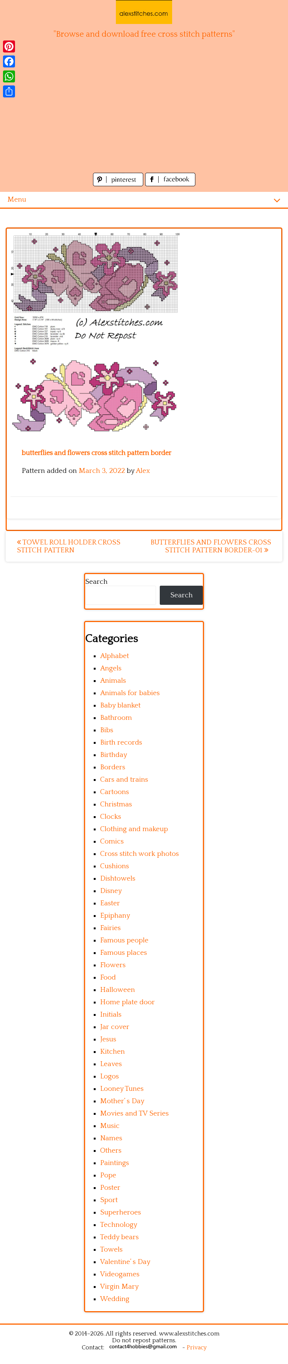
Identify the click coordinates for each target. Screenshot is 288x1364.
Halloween (117, 990)
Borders (112, 767)
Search (96, 582)
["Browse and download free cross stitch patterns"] (144, 12)
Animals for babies (130, 693)
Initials (111, 1015)
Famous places (123, 953)
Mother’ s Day (122, 1101)
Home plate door (127, 1002)
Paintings (114, 1163)
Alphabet (114, 656)
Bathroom (116, 718)
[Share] (9, 91)
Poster (110, 1188)
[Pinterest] (9, 46)
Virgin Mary (119, 1287)
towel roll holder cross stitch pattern (68, 546)
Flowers (113, 965)
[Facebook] (9, 61)
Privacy (197, 1347)
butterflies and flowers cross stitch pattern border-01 (210, 546)
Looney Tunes (122, 1089)
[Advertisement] (144, 114)
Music (110, 1126)
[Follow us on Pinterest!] (119, 184)
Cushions (114, 866)
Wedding (114, 1299)
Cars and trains (124, 780)
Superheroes (120, 1212)
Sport (109, 1200)
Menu (17, 199)
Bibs (106, 730)
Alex (143, 471)
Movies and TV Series (134, 1113)
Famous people (124, 940)
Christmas (116, 804)
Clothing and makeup (134, 829)
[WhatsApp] (9, 76)
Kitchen (112, 1052)
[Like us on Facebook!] (170, 184)
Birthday (113, 755)
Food (108, 977)
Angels (111, 668)
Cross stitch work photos (139, 854)
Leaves (111, 1064)
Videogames (120, 1274)
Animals (113, 681)
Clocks (110, 817)
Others (111, 1151)
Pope (108, 1175)
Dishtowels (117, 878)
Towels (111, 1249)
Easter (110, 903)
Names (111, 1138)
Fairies (110, 928)
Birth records (121, 742)
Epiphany (115, 916)
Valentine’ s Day (125, 1262)
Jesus (108, 1039)
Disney (111, 891)
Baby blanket (120, 705)
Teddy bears (119, 1237)
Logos (109, 1076)
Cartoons (114, 792)
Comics (112, 841)
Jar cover (114, 1027)
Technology (118, 1225)
